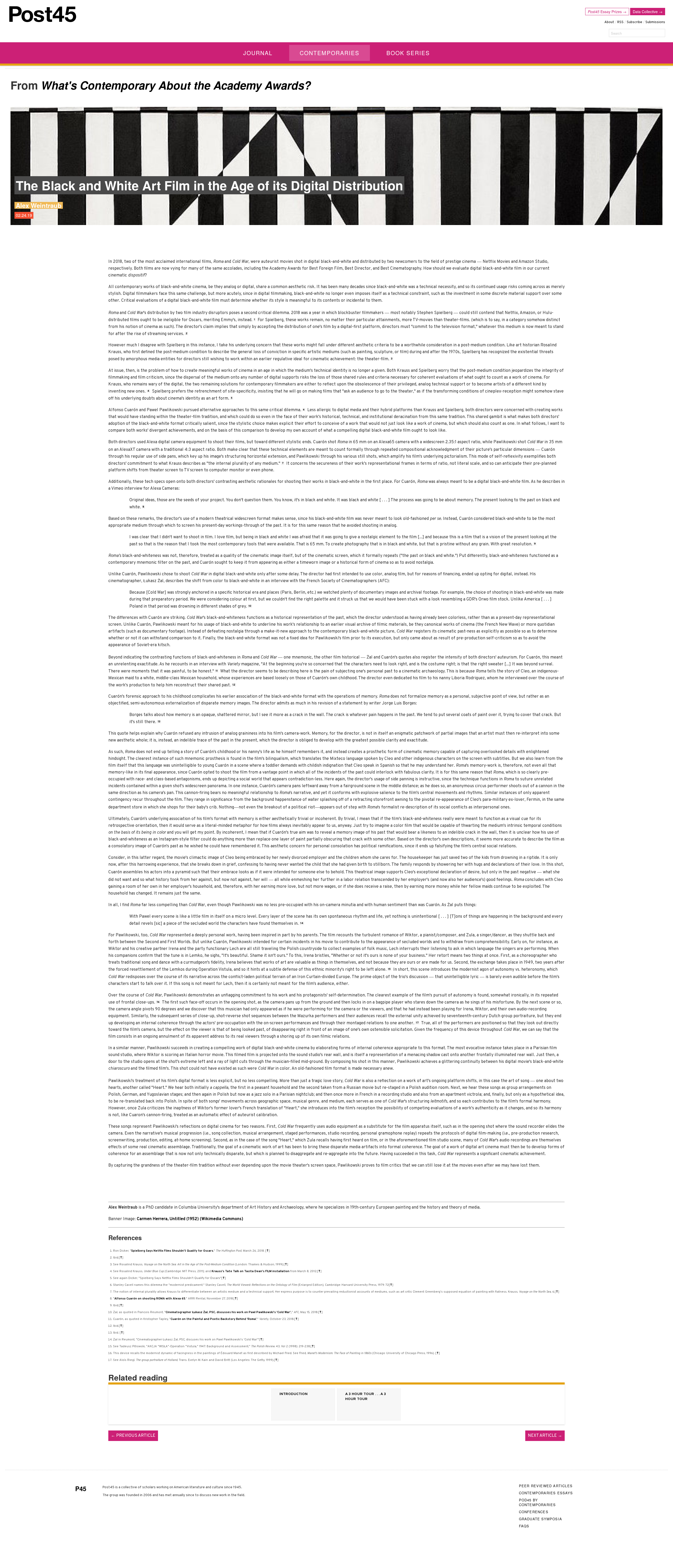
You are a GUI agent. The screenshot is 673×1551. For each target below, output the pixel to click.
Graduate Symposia (540, 1518)
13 (159, 721)
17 (417, 1023)
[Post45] (42, 14)
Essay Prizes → (607, 11)
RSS (620, 22)
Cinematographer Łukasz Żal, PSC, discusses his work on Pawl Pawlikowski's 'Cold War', (229, 1312)
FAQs (524, 1525)
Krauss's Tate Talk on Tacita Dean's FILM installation (250, 1271)
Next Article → (545, 1435)
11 (217, 671)
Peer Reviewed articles (546, 1485)
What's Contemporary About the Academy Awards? (176, 85)
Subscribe (634, 22)
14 (301, 923)
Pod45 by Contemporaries (537, 1502)
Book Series (408, 53)
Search (616, 33)
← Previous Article (133, 1435)
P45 (80, 1488)
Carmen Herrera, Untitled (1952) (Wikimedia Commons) (190, 1219)
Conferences (533, 1511)
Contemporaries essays (546, 1492)
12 (233, 685)
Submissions (655, 22)
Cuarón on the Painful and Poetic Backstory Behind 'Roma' (214, 1319)
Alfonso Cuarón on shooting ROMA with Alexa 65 (149, 1299)
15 (389, 969)
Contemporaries (329, 53)
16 (158, 1002)
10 (249, 606)
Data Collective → (647, 11)
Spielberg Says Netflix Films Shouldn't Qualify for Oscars (172, 1251)
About (609, 22)
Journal (258, 53)
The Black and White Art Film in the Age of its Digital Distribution (209, 185)
